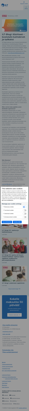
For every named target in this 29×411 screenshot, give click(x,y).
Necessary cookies (9, 206)
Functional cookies (9, 210)
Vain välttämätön (7, 222)
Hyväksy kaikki (17, 222)
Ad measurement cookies (10, 217)
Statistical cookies (9, 213)
